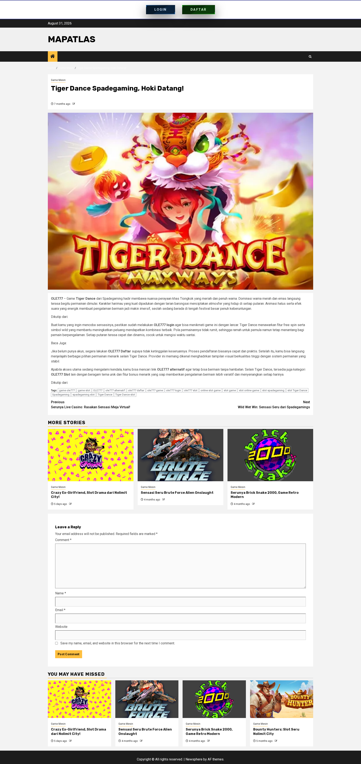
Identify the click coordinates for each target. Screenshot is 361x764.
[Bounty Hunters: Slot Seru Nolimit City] (281, 699)
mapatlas (71, 39)
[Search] (310, 56)
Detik (73, 317)
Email (60, 610)
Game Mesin (58, 80)
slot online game (249, 390)
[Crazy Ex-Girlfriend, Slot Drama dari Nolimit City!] (90, 455)
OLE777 (97, 390)
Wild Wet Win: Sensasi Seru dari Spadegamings (274, 404)
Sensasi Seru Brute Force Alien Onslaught (177, 493)
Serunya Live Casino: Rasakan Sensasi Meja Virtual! (105, 343)
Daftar (199, 10)
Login (160, 10)
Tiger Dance (105, 394)
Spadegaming (60, 394)
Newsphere (194, 759)
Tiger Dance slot (125, 394)
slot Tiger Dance (297, 390)
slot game (230, 390)
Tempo (74, 383)
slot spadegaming (273, 390)
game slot (84, 390)
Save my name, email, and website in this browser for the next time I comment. (117, 643)
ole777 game (155, 390)
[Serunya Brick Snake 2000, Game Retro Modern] (270, 455)
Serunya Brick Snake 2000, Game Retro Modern (209, 731)
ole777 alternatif (115, 390)
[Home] (52, 57)
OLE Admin (82, 103)
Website (61, 627)
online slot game (211, 390)
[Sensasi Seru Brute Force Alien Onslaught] (180, 455)
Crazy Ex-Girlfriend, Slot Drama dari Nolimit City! (78, 731)
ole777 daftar (136, 390)
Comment (63, 540)
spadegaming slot (83, 394)
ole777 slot (190, 390)
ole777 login (173, 390)
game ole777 (67, 390)
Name (60, 593)
